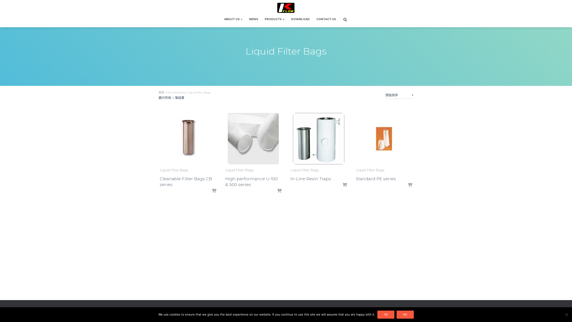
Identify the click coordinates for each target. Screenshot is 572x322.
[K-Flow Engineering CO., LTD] (286, 7)
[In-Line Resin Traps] (318, 138)
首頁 (161, 92)
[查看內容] (214, 191)
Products (273, 19)
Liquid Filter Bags (174, 170)
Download (300, 19)
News (253, 19)
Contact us (326, 19)
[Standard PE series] (384, 138)
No (405, 314)
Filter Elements (175, 92)
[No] (566, 314)
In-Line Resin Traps (310, 178)
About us (232, 19)
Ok (386, 314)
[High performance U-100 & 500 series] (253, 138)
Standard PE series (376, 178)
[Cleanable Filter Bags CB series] (188, 138)
